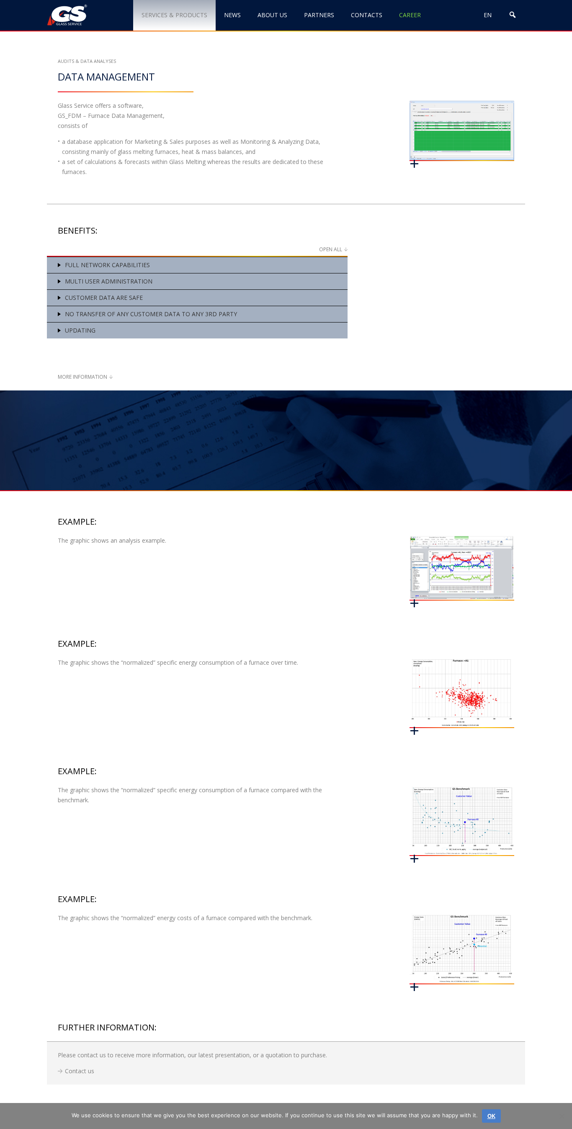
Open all (330, 249)
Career (410, 15)
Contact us (79, 1071)
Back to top (523, 1094)
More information (82, 376)
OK (491, 1116)
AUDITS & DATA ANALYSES (87, 61)
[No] (561, 1116)
